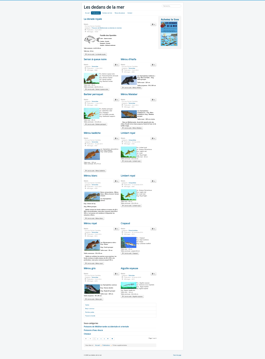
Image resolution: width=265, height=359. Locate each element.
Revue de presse (120, 13)
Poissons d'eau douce (93, 330)
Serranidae (95, 66)
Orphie (87, 305)
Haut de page (177, 355)
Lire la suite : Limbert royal (132, 161)
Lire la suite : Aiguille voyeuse (133, 296)
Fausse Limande (90, 316)
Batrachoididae (133, 230)
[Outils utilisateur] (153, 24)
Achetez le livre (170, 19)
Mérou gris (90, 268)
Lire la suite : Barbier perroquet (96, 124)
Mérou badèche (92, 132)
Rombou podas (89, 312)
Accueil (87, 13)
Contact (130, 13)
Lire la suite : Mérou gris (94, 299)
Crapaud (125, 223)
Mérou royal (90, 223)
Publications (96, 13)
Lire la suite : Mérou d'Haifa (132, 88)
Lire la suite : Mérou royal (95, 263)
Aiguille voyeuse (129, 268)
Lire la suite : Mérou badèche (96, 171)
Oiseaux (87, 334)
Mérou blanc (90, 175)
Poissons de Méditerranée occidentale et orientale (107, 28)
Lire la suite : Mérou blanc (95, 218)
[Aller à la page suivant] (108, 338)
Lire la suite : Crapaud (131, 253)
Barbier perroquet (93, 94)
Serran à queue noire (95, 59)
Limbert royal (128, 132)
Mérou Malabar (129, 94)
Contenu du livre (107, 13)
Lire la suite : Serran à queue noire (97, 89)
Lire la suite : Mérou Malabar (133, 128)
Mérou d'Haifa (128, 59)
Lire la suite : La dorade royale (96, 54)
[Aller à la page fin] (112, 338)
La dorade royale (93, 18)
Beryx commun (89, 308)
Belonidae (132, 275)
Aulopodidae (132, 140)
